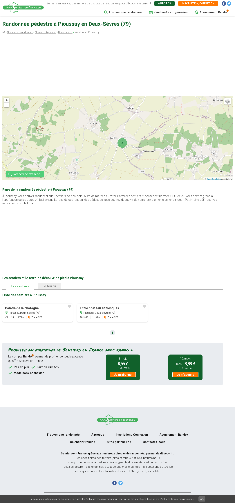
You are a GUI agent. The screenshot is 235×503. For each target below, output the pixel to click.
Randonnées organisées (171, 12)
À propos (164, 3)
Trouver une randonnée (125, 12)
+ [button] (7, 100)
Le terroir (49, 286)
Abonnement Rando (213, 12)
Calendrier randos (82, 442)
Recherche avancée (26, 174)
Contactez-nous (154, 442)
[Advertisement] (117, 66)
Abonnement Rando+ (174, 434)
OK (202, 499)
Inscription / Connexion (132, 434)
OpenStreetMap (214, 178)
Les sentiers (20, 286)
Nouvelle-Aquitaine (45, 32)
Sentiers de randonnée (20, 32)
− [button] (7, 105)
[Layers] (227, 101)
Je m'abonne (123, 374)
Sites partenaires (119, 442)
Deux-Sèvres (65, 32)
